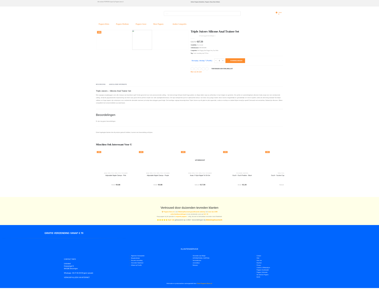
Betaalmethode (135, 258)
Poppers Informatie (262, 272)
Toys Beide (215, 50)
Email (207, 68)
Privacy (259, 265)
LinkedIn (199, 68)
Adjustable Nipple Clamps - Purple (158, 175)
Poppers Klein (104, 24)
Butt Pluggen (200, 50)
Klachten (259, 263)
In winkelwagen (236, 60)
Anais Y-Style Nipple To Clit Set (200, 175)
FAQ (258, 258)
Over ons (259, 260)
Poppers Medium (122, 24)
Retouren (195, 265)
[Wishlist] (271, 13)
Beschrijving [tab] (101, 84)
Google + (203, 68)
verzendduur (196, 263)
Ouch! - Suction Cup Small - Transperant (284, 175)
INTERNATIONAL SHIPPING (201, 258)
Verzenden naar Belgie (199, 255)
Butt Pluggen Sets (208, 50)
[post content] (116, 160)
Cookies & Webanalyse (263, 267)
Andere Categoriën (179, 24)
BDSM (105, 173)
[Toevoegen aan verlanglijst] (133, 153)
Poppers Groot (141, 24)
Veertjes (245, 173)
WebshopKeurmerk (214, 220)
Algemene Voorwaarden (137, 255)
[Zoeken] (238, 13)
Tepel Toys (111, 173)
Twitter (195, 68)
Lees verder (201, 168)
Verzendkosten (197, 260)
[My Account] (266, 13)
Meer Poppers (158, 24)
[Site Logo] (118, 13)
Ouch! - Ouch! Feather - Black (242, 175)
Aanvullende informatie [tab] (118, 84)
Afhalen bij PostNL (136, 265)
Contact (259, 255)
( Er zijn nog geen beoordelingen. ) (207, 35)
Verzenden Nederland (137, 263)
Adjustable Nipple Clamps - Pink (115, 175)
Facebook (192, 68)
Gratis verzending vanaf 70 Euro (200, 53)
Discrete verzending (136, 260)
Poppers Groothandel (263, 270)
